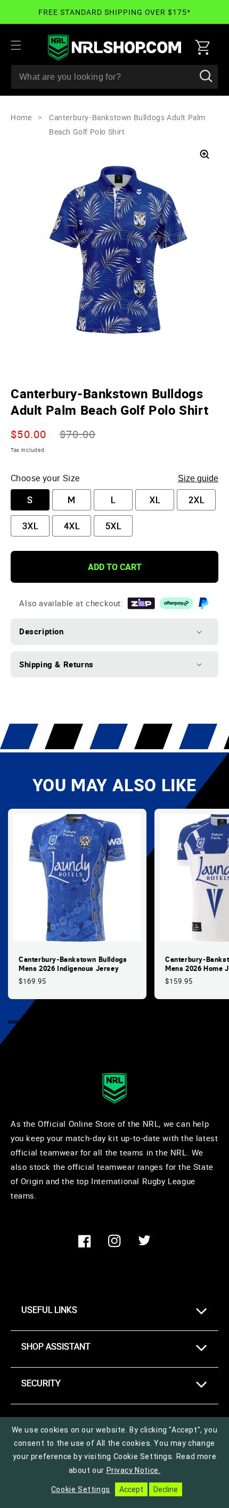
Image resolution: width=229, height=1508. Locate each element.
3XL (30, 526)
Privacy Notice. (134, 1470)
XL (155, 500)
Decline (165, 1489)
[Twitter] (144, 1241)
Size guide (198, 478)
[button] (22, 45)
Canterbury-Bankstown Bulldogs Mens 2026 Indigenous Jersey (73, 964)
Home (21, 117)
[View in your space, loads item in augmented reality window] (204, 154)
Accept (131, 1489)
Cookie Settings (80, 1489)
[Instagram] (114, 1241)
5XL (113, 526)
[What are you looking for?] (206, 76)
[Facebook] (84, 1241)
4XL (72, 526)
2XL (197, 500)
